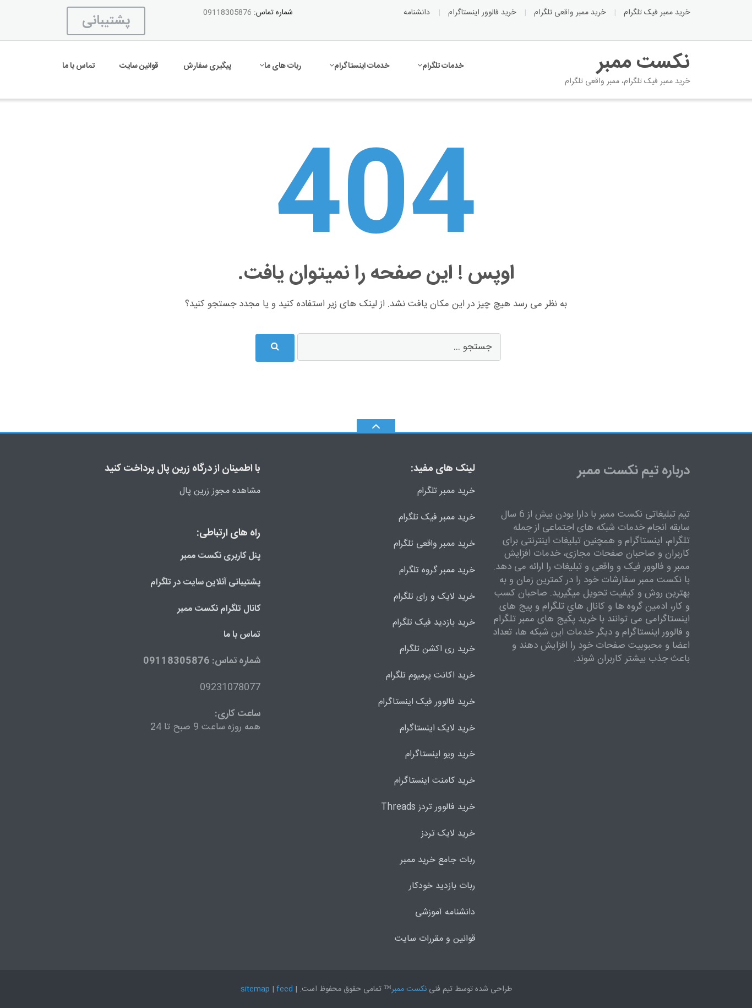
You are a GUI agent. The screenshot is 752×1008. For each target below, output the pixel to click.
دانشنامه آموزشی (445, 912)
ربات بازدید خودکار (442, 886)
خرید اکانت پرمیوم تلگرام (430, 675)
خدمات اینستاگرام (361, 66)
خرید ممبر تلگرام (446, 491)
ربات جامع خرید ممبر (437, 860)
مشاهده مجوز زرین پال (219, 491)
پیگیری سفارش (207, 66)
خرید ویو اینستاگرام (440, 754)
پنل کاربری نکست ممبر (220, 556)
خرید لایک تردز (448, 833)
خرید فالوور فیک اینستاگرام (426, 702)
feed (284, 989)
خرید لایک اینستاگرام (437, 728)
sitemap (255, 989)
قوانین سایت (139, 66)
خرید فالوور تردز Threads (428, 807)
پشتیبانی (106, 21)
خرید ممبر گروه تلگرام (437, 570)
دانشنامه (417, 12)
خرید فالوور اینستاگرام (482, 12)
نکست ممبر (409, 989)
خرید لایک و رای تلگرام (434, 596)
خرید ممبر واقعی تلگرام (570, 12)
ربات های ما (282, 66)
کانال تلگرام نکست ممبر (218, 608)
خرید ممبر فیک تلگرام (657, 12)
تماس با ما (78, 66)
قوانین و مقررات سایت (435, 938)
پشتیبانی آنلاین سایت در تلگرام (205, 582)
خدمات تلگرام (443, 66)
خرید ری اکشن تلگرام (437, 649)
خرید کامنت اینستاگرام (434, 780)
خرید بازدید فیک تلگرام (434, 622)
